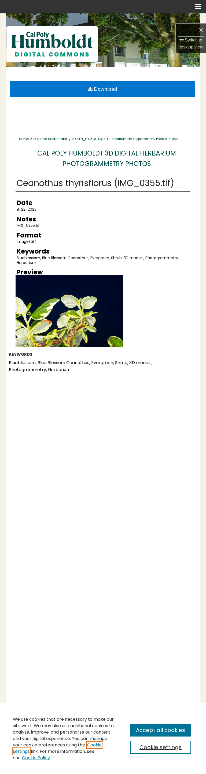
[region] (103, 738)
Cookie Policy (36, 758)
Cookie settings (160, 747)
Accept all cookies (160, 730)
